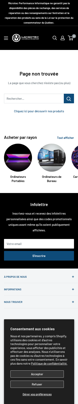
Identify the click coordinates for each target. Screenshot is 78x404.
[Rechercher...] (69, 98)
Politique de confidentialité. (49, 363)
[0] (70, 38)
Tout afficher (65, 137)
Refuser (37, 384)
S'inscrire (39, 256)
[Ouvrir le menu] (6, 38)
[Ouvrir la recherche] (55, 38)
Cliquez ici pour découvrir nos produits (39, 111)
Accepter (37, 374)
